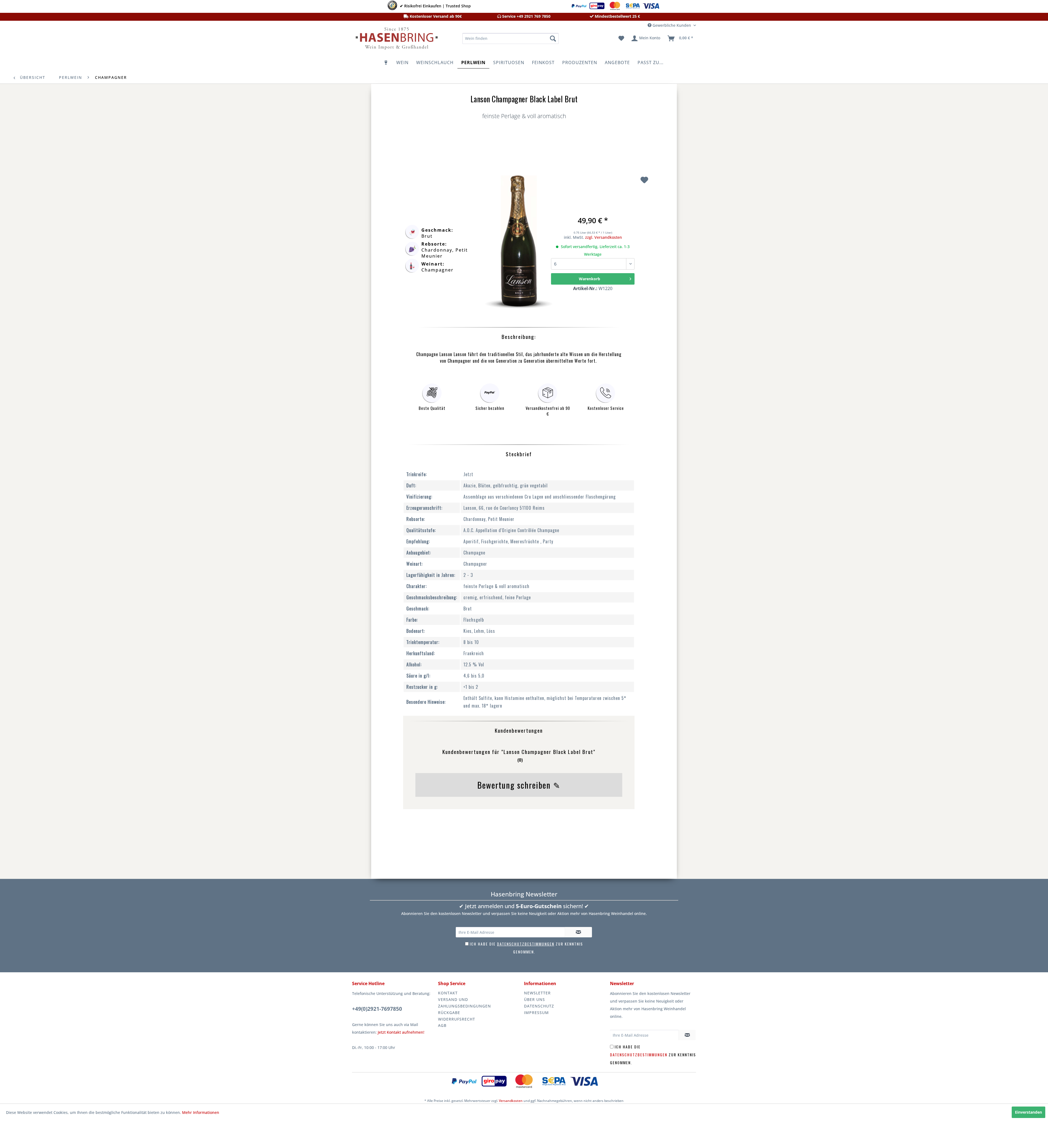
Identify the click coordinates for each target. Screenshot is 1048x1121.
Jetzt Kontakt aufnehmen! (401, 1032)
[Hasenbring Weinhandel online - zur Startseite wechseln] (396, 40)
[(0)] (518, 769)
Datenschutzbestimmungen (525, 944)
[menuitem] (510, 38)
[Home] (386, 62)
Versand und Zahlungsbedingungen (464, 1003)
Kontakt (448, 992)
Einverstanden (1028, 1112)
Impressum (536, 1012)
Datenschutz (539, 1006)
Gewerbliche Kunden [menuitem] (671, 25)
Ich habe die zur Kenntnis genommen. (653, 1054)
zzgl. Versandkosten (603, 237)
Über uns (534, 999)
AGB (442, 1025)
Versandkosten (511, 1100)
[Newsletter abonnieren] (578, 932)
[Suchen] (553, 38)
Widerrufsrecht (456, 1019)
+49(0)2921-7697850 (377, 1008)
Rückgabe (449, 1012)
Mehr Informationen (200, 1112)
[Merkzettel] (621, 38)
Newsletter (537, 992)
